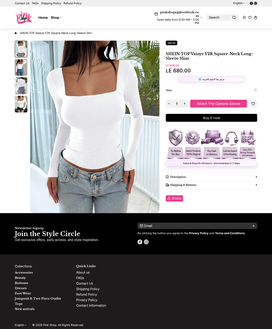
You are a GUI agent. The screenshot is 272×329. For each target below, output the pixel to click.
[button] (255, 17)
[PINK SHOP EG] (24, 17)
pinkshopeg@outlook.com (179, 14)
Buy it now (211, 118)
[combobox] (222, 17)
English (238, 3)
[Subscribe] (253, 226)
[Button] (255, 90)
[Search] (234, 17)
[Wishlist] (250, 17)
